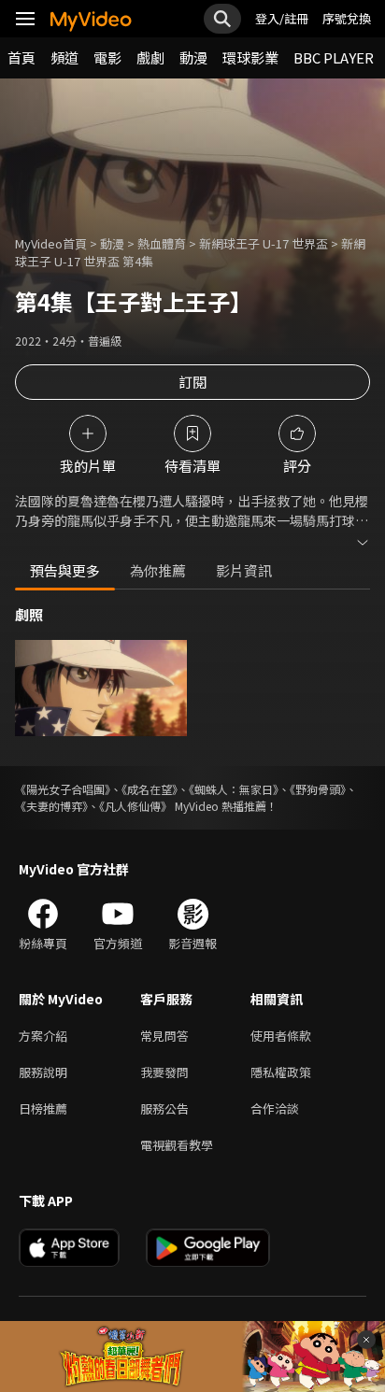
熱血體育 (161, 243)
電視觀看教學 (176, 1145)
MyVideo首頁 (51, 243)
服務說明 (43, 1072)
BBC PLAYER (333, 57)
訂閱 (192, 381)
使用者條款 (280, 1035)
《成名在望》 (149, 789)
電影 (107, 57)
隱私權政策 (280, 1072)
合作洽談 (274, 1108)
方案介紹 (43, 1035)
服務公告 (164, 1108)
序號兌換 (346, 18)
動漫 (193, 57)
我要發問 (164, 1072)
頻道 (64, 57)
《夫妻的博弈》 (51, 806)
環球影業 (250, 57)
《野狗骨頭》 (318, 789)
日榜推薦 (43, 1108)
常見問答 (164, 1035)
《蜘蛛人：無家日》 (233, 789)
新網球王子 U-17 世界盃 (263, 243)
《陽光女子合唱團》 (62, 789)
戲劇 (150, 57)
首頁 (21, 57)
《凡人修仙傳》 (135, 806)
